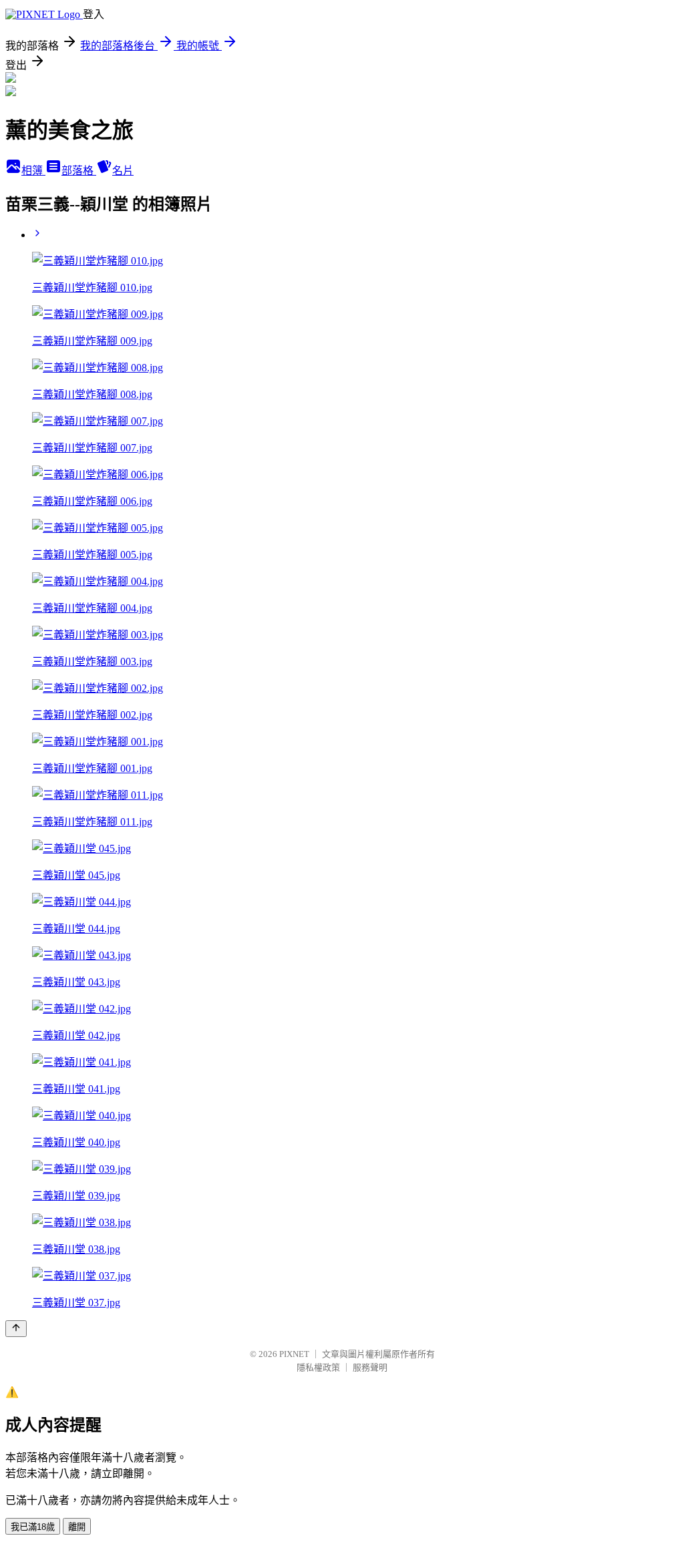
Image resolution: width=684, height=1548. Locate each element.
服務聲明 (370, 1367)
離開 (77, 1527)
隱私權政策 (318, 1367)
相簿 (33, 170)
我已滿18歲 (33, 1527)
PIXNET (294, 1354)
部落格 (78, 170)
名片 (123, 170)
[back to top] (16, 1328)
